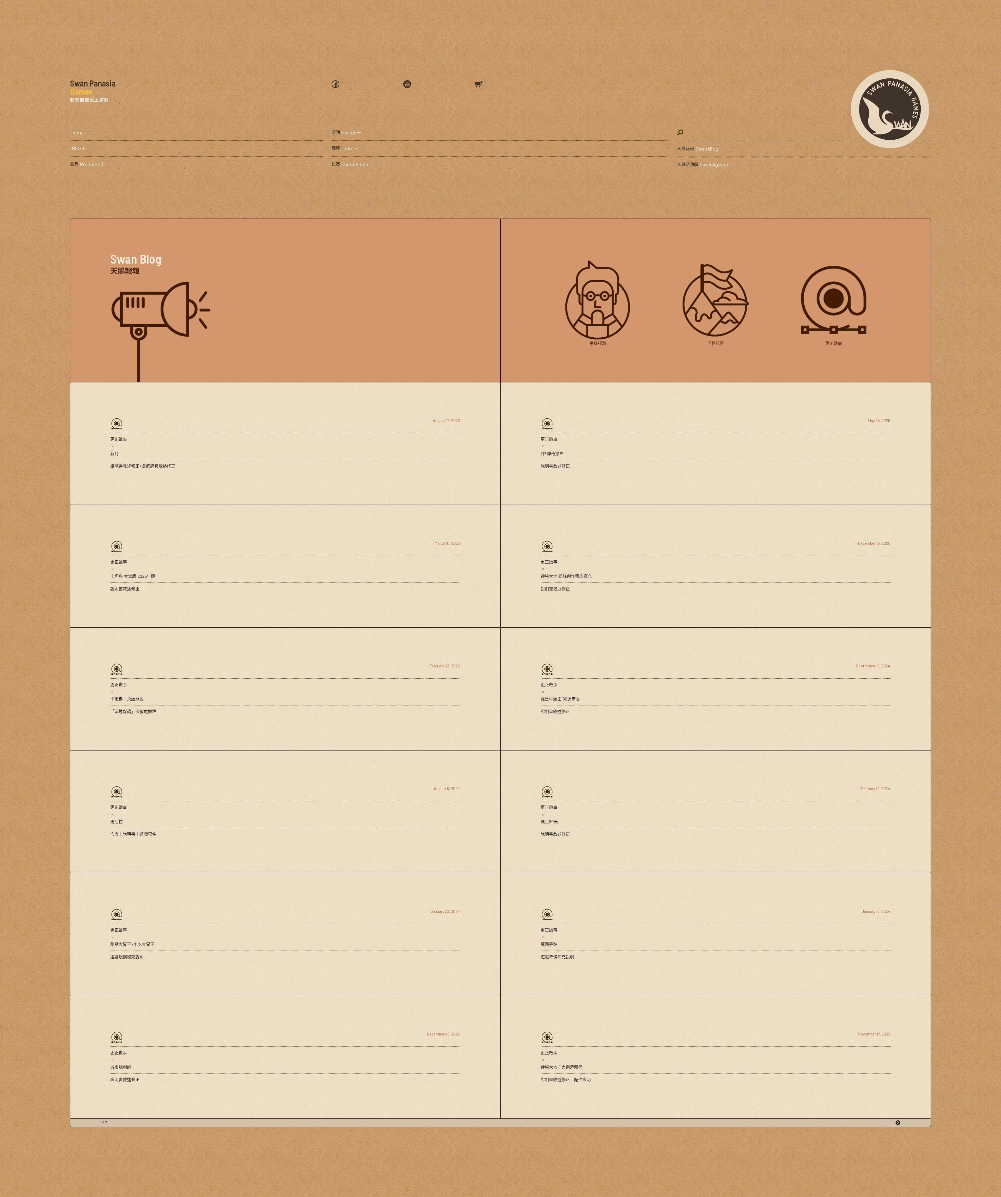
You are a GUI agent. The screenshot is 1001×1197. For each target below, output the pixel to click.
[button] (197, 148)
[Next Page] (898, 1122)
